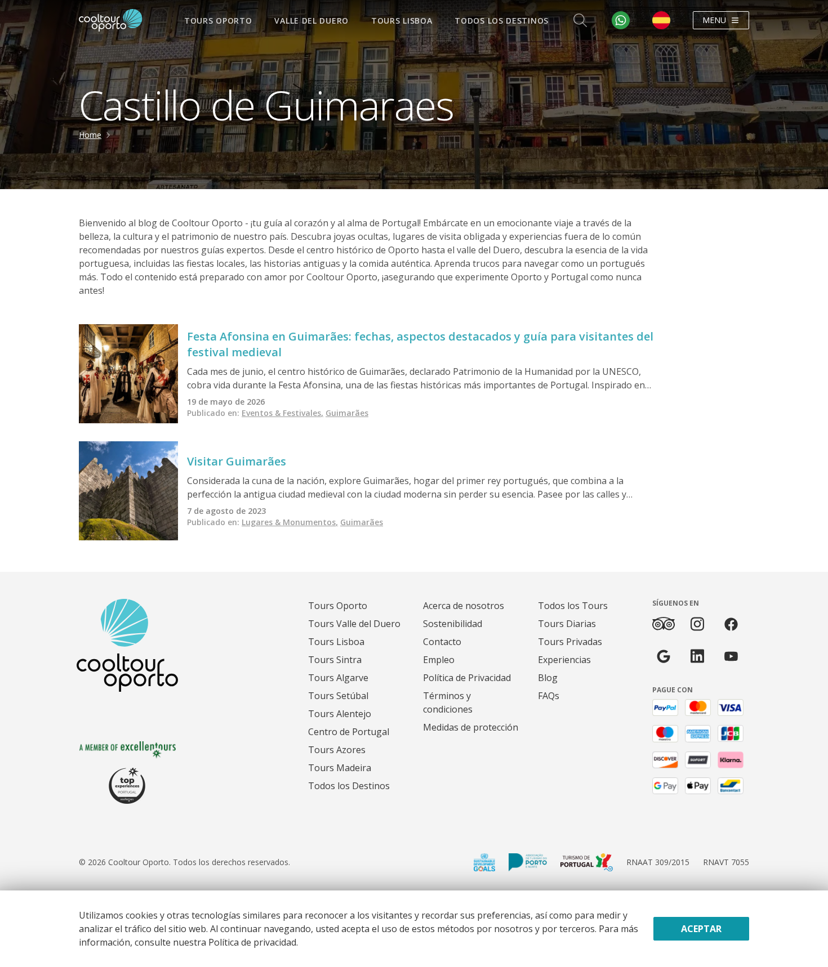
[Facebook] (731, 623)
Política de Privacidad (467, 677)
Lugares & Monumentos (290, 522)
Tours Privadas (570, 641)
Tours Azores (337, 750)
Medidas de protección (470, 727)
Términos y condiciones (448, 702)
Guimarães (347, 413)
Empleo (439, 659)
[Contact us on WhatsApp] (621, 20)
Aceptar (701, 929)
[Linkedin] (697, 656)
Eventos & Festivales (282, 413)
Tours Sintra (335, 659)
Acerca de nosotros (463, 605)
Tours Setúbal (338, 696)
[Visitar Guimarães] (128, 490)
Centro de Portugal (348, 732)
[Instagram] (697, 623)
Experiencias (564, 659)
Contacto (442, 641)
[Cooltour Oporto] (111, 20)
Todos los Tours (573, 605)
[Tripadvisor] (663, 623)
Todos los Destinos (502, 20)
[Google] (663, 656)
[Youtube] (731, 656)
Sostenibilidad (452, 623)
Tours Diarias (567, 623)
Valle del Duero (311, 20)
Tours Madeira (339, 768)
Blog (548, 677)
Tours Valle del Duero (354, 623)
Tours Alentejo (339, 714)
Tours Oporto (218, 20)
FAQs (548, 696)
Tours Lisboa (401, 20)
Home (90, 134)
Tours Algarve (338, 677)
